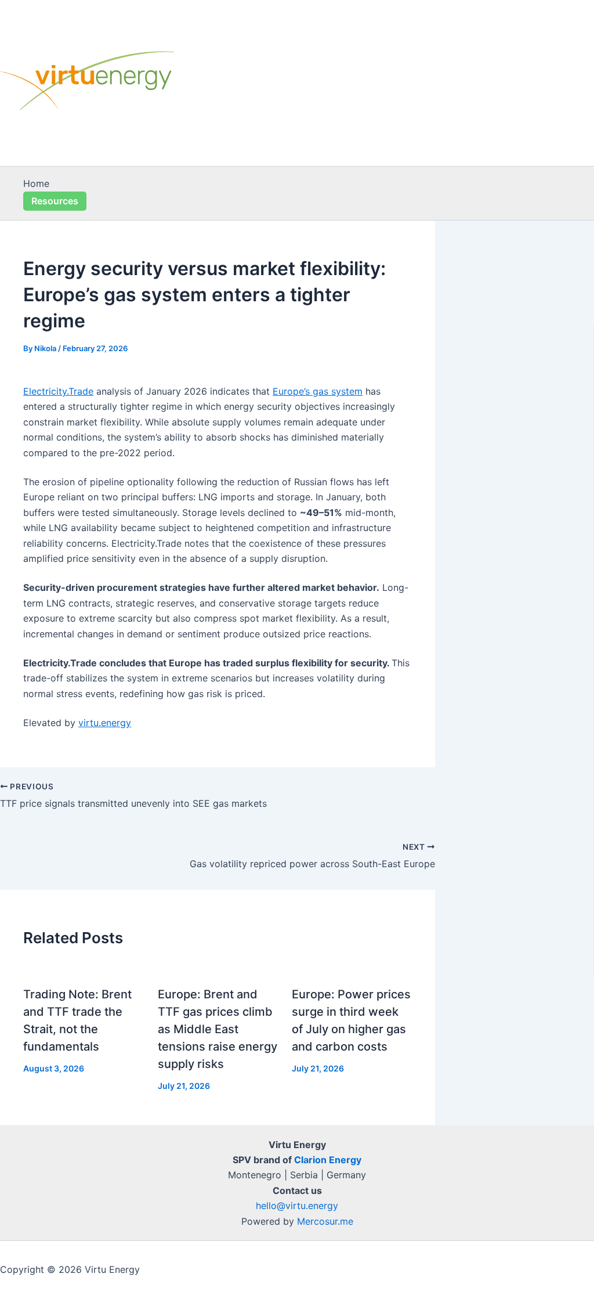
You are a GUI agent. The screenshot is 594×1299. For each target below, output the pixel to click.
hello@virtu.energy (297, 1205)
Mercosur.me (325, 1221)
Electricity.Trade (58, 391)
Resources (54, 201)
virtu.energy (104, 722)
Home (36, 183)
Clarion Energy (327, 1160)
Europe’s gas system (318, 391)
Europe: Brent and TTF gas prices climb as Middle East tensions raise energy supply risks (217, 1029)
